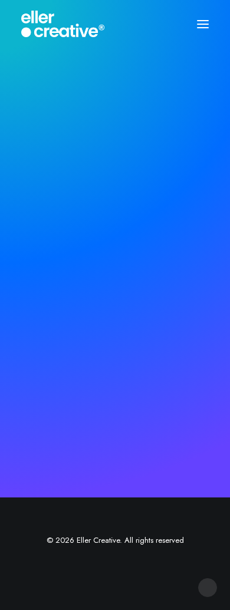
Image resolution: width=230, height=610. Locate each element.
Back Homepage (119, 351)
